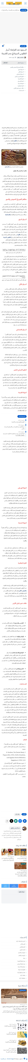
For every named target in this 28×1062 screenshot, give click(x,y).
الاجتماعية (7, 215)
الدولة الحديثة (21, 83)
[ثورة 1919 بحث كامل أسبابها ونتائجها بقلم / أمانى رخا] (22, 1051)
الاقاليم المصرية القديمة (11, 1034)
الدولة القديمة (21, 79)
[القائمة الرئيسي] (25, 3)
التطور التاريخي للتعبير (19, 76)
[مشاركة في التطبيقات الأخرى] (7, 821)
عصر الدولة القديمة (21, 961)
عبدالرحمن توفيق (20, 57)
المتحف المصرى (22, 950)
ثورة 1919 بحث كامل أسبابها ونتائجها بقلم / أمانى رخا (10, 1051)
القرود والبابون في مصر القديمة (18, 422)
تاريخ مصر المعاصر (22, 955)
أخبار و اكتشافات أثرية (20, 941)
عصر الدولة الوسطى (21, 964)
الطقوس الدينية (7, 237)
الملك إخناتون (7, 167)
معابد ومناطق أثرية (21, 972)
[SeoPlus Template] (26, 1059)
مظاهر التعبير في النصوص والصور (17, 67)
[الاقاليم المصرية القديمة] (22, 1035)
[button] (20, 821)
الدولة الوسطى (21, 81)
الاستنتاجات (21, 90)
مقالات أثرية (23, 46)
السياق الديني (21, 69)
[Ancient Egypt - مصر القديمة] (14, 3)
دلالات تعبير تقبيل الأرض (19, 88)
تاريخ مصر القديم (21, 952)
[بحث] (2, 3)
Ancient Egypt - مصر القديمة (7, 1059)
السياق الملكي (21, 72)
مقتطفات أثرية (22, 978)
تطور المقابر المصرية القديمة (10, 1042)
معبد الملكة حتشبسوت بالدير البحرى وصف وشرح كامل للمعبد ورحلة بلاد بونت (15, 1007)
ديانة (24, 958)
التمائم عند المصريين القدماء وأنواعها (10, 1027)
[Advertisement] (14, 28)
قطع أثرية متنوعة (21, 969)
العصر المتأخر (22, 944)
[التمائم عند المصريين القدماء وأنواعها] (22, 1027)
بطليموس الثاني (23, 591)
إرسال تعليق (21, 892)
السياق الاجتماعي (20, 74)
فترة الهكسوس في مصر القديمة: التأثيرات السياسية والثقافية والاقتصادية (13, 434)
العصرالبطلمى (22, 947)
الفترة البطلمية (21, 86)
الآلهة (15, 141)
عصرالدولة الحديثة (21, 967)
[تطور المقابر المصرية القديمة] (22, 1043)
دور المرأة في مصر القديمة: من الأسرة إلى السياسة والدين (10, 10)
